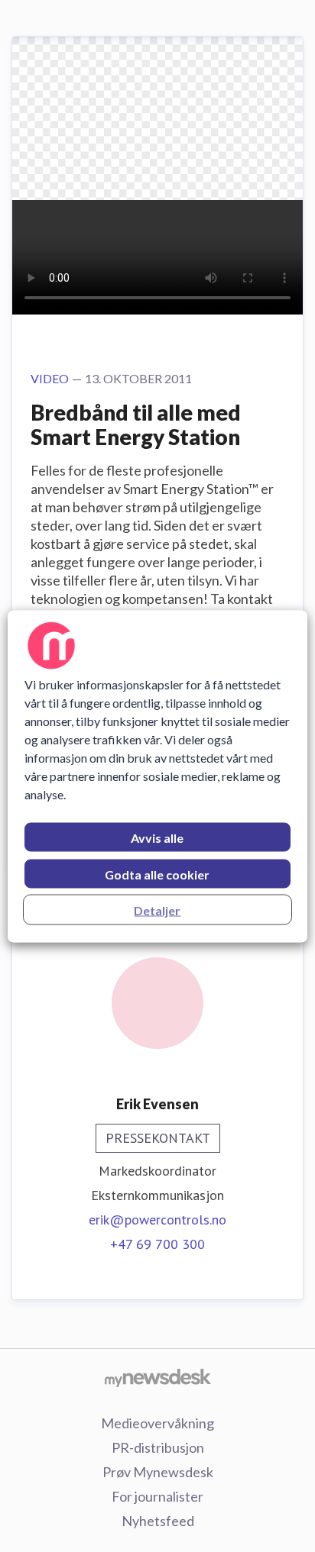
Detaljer (157, 909)
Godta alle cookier (157, 873)
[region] (157, 776)
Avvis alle (157, 837)
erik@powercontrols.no (157, 1219)
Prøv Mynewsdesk (157, 1471)
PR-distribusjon (158, 1447)
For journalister (157, 1496)
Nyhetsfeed (158, 1520)
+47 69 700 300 (157, 1244)
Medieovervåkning (157, 1423)
